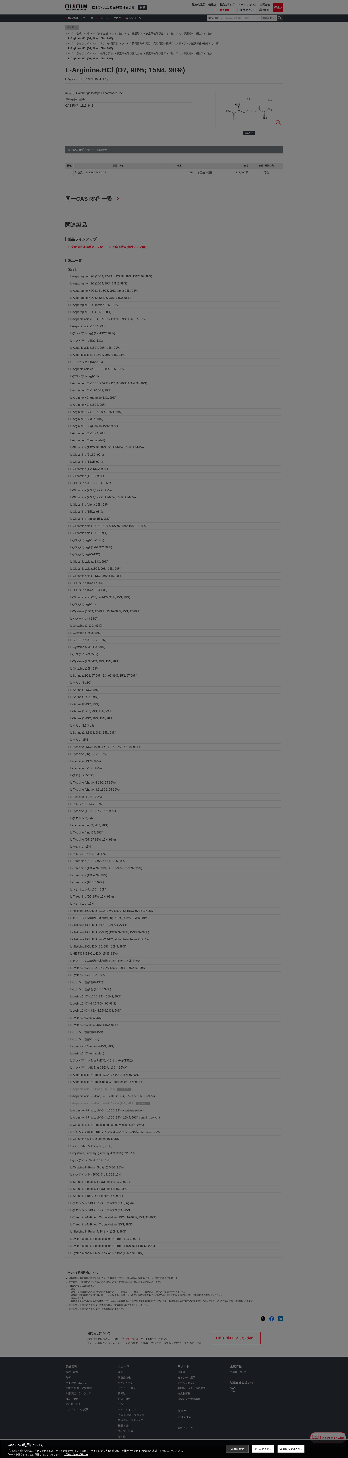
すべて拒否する (263, 1449)
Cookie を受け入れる (291, 1449)
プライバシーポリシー (76, 1454)
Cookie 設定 (237, 1449)
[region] (174, 1448)
